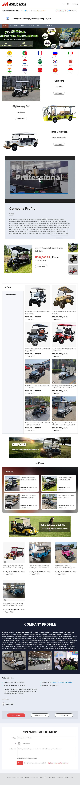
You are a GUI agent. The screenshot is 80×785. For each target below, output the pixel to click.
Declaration (60, 777)
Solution (31, 26)
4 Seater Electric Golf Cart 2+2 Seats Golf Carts (49, 249)
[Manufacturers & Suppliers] (14, 4)
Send (19, 763)
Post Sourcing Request (68, 4)
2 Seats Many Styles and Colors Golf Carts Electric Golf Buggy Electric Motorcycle (28, 479)
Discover (39, 26)
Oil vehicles (68, 682)
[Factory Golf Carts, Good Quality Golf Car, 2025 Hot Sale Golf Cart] (14, 590)
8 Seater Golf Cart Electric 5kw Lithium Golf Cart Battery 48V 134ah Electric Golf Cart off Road (28, 497)
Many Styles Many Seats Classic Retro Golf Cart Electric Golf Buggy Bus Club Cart (13, 567)
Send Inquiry (60, 11)
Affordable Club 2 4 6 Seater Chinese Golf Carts (66, 496)
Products (15, 26)
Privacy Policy (69, 777)
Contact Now (41, 266)
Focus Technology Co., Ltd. (27, 777)
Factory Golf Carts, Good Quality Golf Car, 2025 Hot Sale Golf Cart (13, 604)
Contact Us (48, 26)
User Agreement (51, 777)
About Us (23, 26)
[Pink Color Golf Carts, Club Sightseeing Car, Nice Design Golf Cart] (66, 552)
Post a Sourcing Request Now (58, 763)
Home (5, 26)
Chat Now (73, 11)
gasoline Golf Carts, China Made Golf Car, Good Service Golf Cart (39, 567)
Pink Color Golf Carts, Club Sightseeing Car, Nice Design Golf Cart (65, 567)
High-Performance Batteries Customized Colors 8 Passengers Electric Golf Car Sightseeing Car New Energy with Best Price (64, 425)
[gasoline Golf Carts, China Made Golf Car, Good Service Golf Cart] (40, 552)
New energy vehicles (58, 682)
